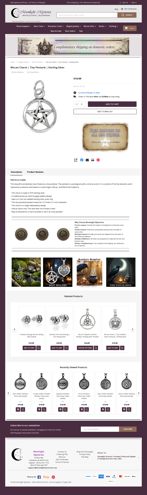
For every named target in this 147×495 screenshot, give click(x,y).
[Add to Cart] (18, 409)
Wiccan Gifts (89, 26)
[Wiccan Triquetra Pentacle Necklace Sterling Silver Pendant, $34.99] (60, 319)
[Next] (132, 329)
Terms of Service (62, 462)
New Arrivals (56, 31)
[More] (30, 26)
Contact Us (62, 451)
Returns (62, 457)
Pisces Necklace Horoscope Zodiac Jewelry (84, 396)
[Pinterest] (98, 159)
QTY (77, 104)
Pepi (20, 402)
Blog (116, 9)
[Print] (92, 159)
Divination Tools (55, 26)
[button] (26, 272)
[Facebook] (81, 159)
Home (12, 62)
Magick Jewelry (72, 26)
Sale (81, 31)
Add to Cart (112, 104)
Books (101, 26)
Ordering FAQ (62, 454)
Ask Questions (33, 72)
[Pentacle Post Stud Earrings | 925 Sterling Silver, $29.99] (32, 319)
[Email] (87, 159)
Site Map (84, 457)
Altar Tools (38, 26)
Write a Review (18, 72)
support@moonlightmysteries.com (42, 468)
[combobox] (86, 15)
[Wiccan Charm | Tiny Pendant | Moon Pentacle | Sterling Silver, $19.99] (88, 319)
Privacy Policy (84, 454)
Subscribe (127, 429)
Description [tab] (16, 172)
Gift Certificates (62, 459)
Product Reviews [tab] (35, 172)
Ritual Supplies (23, 26)
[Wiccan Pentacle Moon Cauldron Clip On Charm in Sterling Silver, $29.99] (116, 319)
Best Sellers (70, 31)
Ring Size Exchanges (85, 451)
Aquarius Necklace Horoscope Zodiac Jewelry (62, 396)
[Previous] (14, 329)
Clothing (112, 26)
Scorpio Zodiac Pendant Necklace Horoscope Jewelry (41, 396)
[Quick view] (39, 348)
